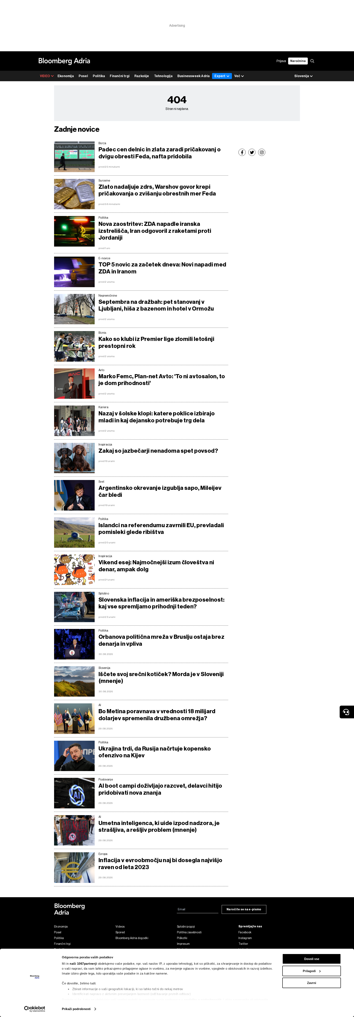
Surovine (104, 180)
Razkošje (141, 76)
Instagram (245, 938)
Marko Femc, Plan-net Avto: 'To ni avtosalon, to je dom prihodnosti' (162, 380)
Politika (99, 76)
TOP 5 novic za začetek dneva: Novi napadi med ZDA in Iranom (162, 268)
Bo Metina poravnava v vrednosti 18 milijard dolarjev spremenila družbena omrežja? (157, 715)
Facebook (244, 932)
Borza (102, 143)
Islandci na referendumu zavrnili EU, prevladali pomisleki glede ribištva (161, 529)
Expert (219, 76)
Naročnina (298, 61)
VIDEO (45, 76)
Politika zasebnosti (189, 932)
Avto (101, 370)
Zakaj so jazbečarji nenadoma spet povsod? (158, 450)
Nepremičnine (108, 295)
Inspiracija (105, 444)
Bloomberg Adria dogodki (132, 938)
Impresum (183, 943)
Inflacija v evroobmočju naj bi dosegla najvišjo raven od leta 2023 (160, 864)
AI (100, 705)
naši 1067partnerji (83, 963)
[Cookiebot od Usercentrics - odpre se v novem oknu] (35, 1009)
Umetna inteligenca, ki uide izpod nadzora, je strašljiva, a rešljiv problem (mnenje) (159, 826)
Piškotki (182, 938)
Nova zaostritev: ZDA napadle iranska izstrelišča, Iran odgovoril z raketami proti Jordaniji (155, 231)
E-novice (104, 258)
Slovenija (104, 668)
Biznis (102, 332)
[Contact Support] (347, 712)
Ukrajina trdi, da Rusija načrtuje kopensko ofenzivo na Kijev (155, 752)
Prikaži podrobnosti (76, 1009)
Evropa (103, 854)
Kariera (103, 407)
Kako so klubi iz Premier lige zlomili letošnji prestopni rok (156, 342)
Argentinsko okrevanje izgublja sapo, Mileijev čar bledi (160, 491)
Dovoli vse (311, 959)
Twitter (243, 943)
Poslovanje (106, 779)
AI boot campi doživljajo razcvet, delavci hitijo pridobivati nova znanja (160, 789)
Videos (120, 926)
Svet (101, 481)
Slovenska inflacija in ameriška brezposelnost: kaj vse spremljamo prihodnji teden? (162, 603)
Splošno (104, 593)
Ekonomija (66, 76)
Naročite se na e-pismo (244, 909)
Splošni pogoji (186, 926)
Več (237, 76)
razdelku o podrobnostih (203, 999)
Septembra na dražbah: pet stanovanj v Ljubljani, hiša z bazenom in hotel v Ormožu (156, 305)
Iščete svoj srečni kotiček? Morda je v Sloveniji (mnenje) (161, 677)
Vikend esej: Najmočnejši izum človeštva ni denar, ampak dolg (156, 566)
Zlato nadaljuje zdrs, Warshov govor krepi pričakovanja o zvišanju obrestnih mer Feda (157, 190)
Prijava (281, 61)
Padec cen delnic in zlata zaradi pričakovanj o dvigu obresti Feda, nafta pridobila (160, 153)
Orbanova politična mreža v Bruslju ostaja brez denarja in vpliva (161, 640)
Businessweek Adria (193, 76)
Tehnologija (163, 76)
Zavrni (311, 983)
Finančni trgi (119, 76)
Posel (83, 76)
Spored (120, 932)
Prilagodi (309, 971)
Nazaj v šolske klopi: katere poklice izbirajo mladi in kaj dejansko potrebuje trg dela (157, 417)
